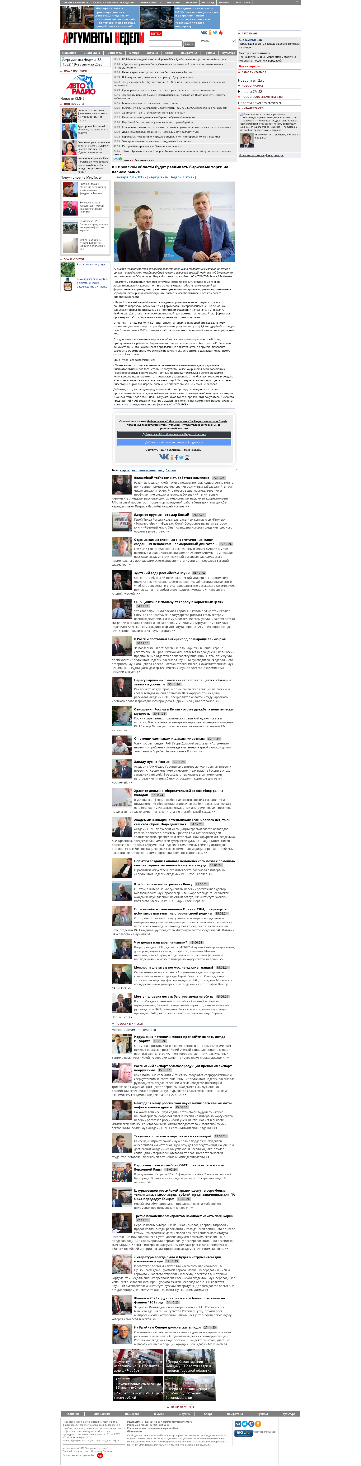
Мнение (224, 2)
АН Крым (191, 2)
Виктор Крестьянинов (254, 53)
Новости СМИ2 (72, 98)
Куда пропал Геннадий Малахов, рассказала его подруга (93, 129)
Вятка (127, 160)
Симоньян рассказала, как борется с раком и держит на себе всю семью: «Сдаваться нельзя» (94, 147)
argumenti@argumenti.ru (177, 1421)
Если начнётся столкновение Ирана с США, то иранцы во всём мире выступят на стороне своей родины (181, 911)
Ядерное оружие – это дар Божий (161, 514)
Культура (228, 53)
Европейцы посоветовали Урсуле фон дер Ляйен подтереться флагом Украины (171, 136)
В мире (134, 53)
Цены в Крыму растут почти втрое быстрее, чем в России (157, 72)
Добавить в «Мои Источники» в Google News (174, 442)
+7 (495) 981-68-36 (150, 1421)
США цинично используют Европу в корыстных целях (179, 602)
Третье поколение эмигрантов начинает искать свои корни (184, 1216)
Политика (69, 53)
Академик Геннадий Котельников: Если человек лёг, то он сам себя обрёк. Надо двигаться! (182, 822)
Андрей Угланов (250, 40)
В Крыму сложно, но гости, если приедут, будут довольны (157, 77)
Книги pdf (173, 2)
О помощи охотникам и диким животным (169, 738)
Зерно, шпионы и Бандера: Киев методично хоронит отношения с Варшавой (267, 58)
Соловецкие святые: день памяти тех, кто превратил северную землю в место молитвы (176, 127)
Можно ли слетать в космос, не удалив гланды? (174, 967)
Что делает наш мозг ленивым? (160, 942)
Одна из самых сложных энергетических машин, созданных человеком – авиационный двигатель (175, 541)
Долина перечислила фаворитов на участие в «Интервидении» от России (92, 115)
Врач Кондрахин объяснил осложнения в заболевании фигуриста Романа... (93, 189)
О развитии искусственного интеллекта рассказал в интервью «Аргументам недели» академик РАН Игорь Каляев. (179, 872)
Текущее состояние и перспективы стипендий (172, 1136)
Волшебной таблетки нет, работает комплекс (171, 478)
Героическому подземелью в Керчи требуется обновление (158, 117)
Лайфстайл (189, 53)
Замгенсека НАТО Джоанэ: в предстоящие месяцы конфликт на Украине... (94, 226)
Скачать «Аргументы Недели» (113, 2)
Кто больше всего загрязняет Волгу (163, 884)
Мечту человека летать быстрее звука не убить (173, 996)
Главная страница (75, 2)
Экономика (92, 53)
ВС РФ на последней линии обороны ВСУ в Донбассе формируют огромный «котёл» (174, 59)
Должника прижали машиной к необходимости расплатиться (160, 131)
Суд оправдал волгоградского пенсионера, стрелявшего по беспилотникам (168, 90)
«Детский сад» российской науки (162, 573)
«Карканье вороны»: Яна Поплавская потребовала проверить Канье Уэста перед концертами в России (93, 164)
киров (125, 470)
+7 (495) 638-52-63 (159, 1424)
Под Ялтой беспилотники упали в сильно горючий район (157, 122)
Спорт (169, 53)
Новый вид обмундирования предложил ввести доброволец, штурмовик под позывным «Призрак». (177, 1206)
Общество (114, 53)
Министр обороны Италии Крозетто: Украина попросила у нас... (92, 244)
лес (160, 470)
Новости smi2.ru (251, 80)
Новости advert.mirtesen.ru (134, 1029)
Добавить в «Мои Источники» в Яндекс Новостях (174, 434)
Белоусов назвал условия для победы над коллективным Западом (92, 207)
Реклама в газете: (138, 1424)
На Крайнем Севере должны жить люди (167, 1327)
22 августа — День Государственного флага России (153, 112)
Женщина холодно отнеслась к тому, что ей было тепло (156, 141)
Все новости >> (144, 160)
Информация (274, 155)
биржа (171, 470)
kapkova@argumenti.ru (164, 1427)
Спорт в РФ (242, 2)
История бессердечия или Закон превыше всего (152, 146)
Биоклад (208, 2)
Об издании (134, 1431)
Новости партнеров (251, 155)
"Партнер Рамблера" (264, 1431)
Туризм (209, 53)
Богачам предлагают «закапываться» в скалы (150, 103)
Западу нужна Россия (152, 761)
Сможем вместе (150, 2)
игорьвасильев (144, 470)
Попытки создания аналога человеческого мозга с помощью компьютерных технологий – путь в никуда (184, 863)
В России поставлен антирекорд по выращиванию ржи (180, 639)
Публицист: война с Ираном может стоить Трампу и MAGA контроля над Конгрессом (174, 107)
